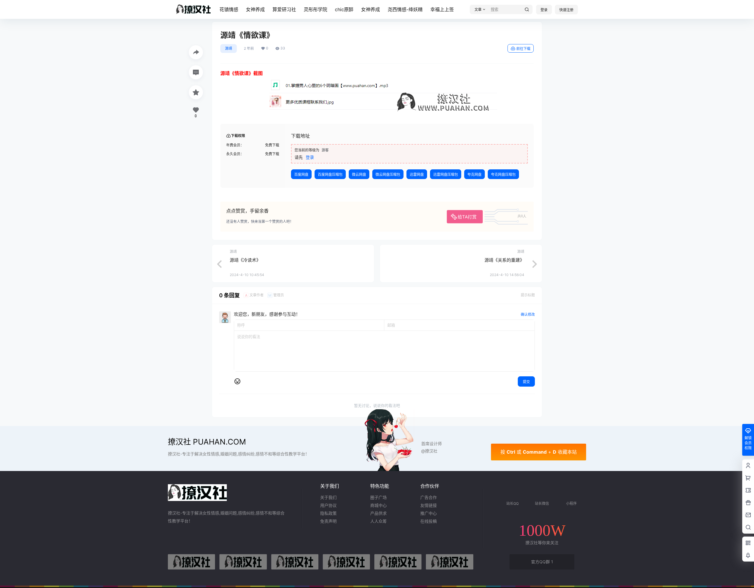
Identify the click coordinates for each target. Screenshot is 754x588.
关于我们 (328, 497)
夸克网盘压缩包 (503, 174)
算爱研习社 (284, 9)
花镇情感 (228, 9)
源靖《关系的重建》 (504, 260)
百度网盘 (301, 174)
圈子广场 (378, 497)
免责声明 (328, 521)
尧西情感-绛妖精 (405, 9)
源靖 (228, 48)
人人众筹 (378, 521)
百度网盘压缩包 (330, 174)
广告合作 (428, 497)
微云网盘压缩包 (388, 174)
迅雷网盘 (417, 174)
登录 (544, 10)
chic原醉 (344, 9)
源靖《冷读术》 (245, 260)
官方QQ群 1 (542, 561)
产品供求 (378, 513)
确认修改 (528, 314)
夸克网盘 (474, 174)
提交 (526, 382)
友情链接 (428, 505)
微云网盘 (359, 174)
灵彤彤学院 (315, 9)
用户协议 (328, 505)
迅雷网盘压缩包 (445, 174)
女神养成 (255, 9)
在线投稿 (428, 521)
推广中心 (428, 513)
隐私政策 (328, 513)
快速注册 (566, 10)
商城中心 (378, 505)
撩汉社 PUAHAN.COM (207, 441)
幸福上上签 (442, 9)
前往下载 (523, 48)
